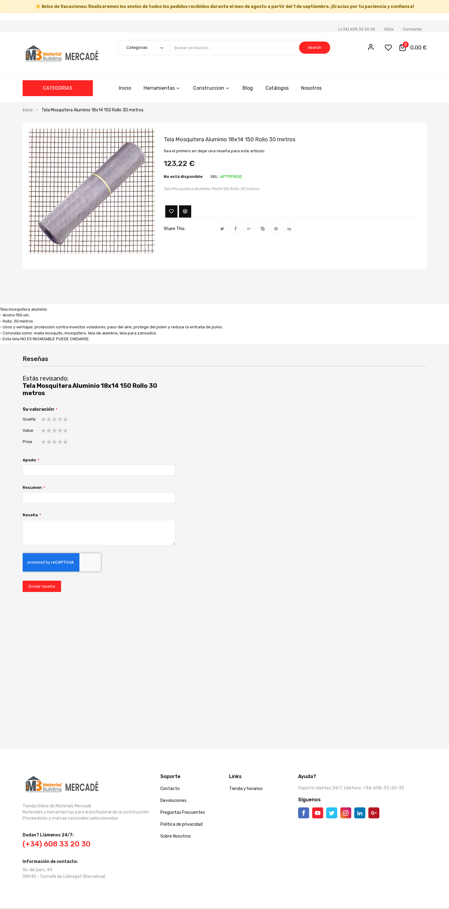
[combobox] (250, 47)
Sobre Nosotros (175, 836)
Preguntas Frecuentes (182, 812)
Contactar (412, 29)
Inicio (28, 110)
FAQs (389, 29)
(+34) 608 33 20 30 (356, 29)
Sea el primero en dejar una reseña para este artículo (214, 151)
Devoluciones (173, 800)
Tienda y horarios (246, 788)
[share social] (222, 228)
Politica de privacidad (181, 824)
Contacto (170, 788)
